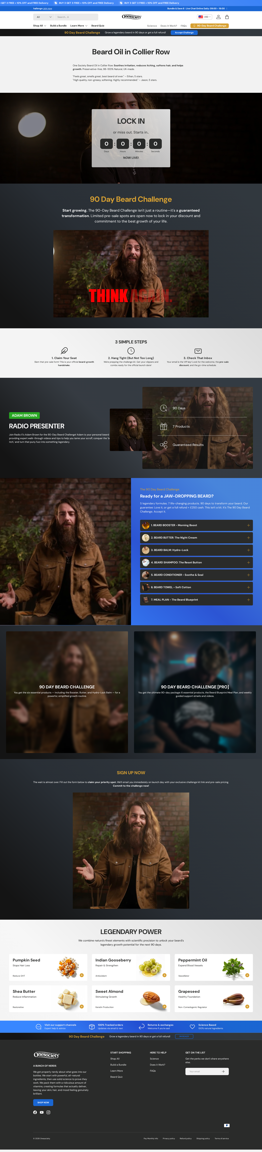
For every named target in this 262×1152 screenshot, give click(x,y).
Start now (57, 8)
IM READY (184, 1036)
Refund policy (186, 1138)
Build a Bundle (58, 25)
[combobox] (65, 17)
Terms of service (222, 1138)
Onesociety (45, 1138)
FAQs (184, 25)
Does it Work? (169, 25)
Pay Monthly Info (151, 1138)
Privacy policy (169, 1138)
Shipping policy (203, 1138)
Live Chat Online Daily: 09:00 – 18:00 (205, 8)
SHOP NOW (43, 1102)
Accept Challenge (184, 32)
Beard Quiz (97, 25)
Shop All (38, 25)
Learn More (77, 25)
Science (152, 25)
